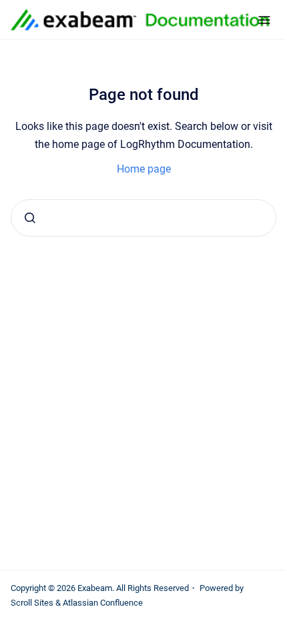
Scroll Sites (32, 603)
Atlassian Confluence (103, 603)
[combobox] (143, 218)
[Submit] (30, 218)
